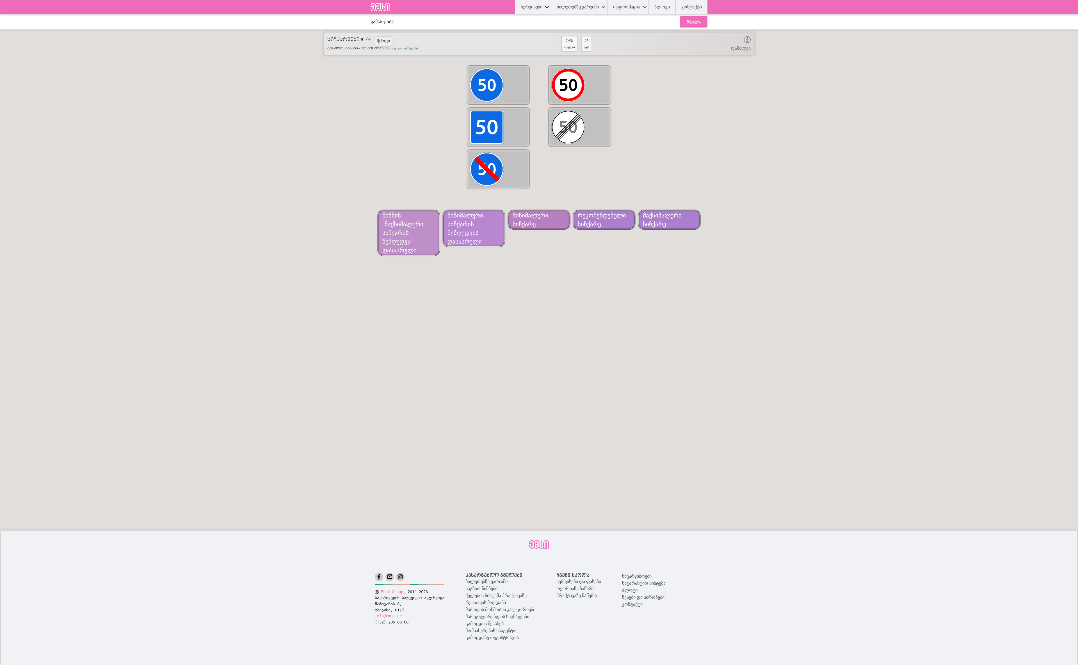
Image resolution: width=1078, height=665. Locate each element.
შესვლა (694, 22)
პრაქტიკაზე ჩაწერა (576, 595)
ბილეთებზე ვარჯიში (486, 581)
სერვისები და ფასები (578, 581)
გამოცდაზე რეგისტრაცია (492, 637)
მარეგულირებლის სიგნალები (497, 616)
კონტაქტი (691, 6)
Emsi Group (392, 592)
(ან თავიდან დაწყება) (401, 48)
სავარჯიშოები (637, 576)
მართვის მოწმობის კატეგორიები (500, 609)
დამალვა (741, 48)
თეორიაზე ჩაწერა (575, 588)
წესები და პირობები (643, 597)
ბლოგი (630, 590)
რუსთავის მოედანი (485, 602)
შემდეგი (383, 40)
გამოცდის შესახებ (484, 623)
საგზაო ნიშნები (481, 588)
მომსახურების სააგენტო (491, 630)
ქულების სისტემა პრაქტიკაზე (496, 595)
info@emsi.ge (388, 616)
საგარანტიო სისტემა (644, 583)
